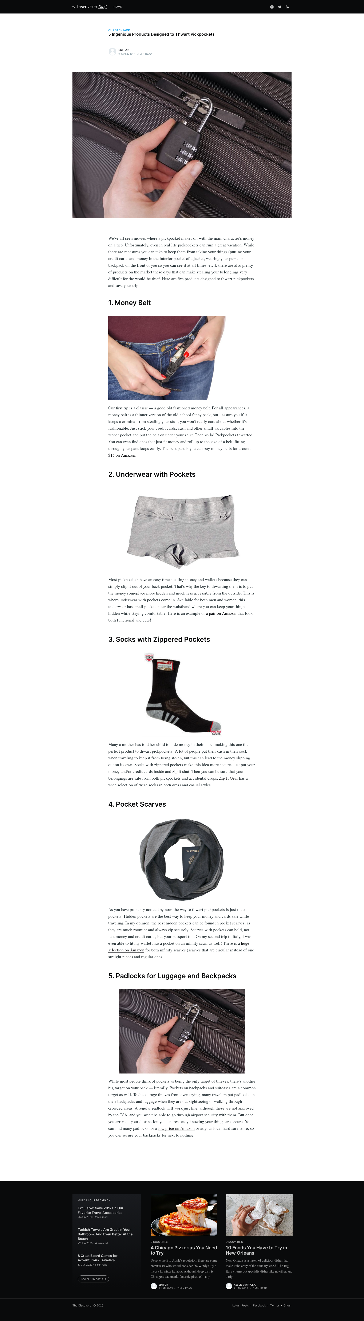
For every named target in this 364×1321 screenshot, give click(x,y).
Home (118, 6)
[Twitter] (280, 7)
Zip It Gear (228, 778)
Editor (123, 49)
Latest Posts (240, 1305)
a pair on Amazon (221, 613)
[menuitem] (120, 7)
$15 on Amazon (121, 455)
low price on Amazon (176, 1128)
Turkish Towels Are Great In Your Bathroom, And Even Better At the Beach (105, 1234)
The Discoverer (82, 1305)
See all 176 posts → (93, 1279)
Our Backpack (119, 30)
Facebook (259, 1305)
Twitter (274, 1305)
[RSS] (288, 7)
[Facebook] (272, 7)
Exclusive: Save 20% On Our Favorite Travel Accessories (100, 1210)
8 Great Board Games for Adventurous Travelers (98, 1258)
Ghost (288, 1305)
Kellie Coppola (245, 1284)
